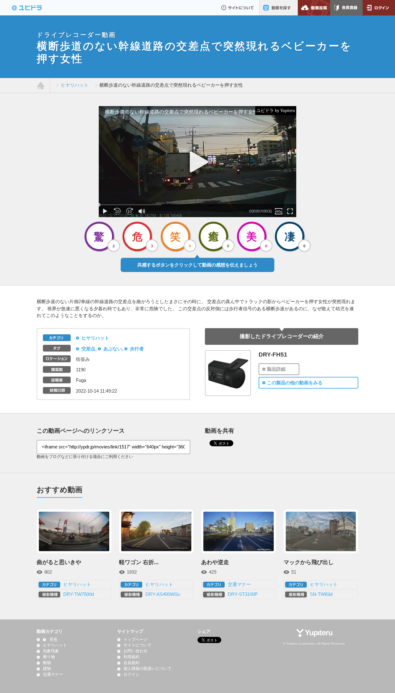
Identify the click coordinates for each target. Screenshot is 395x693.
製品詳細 (276, 369)
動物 (47, 663)
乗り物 (49, 657)
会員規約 (131, 663)
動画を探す (278, 7)
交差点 (88, 348)
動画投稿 (314, 7)
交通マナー (239, 584)
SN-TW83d (321, 594)
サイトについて (237, 7)
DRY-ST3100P (243, 594)
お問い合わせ (135, 651)
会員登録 (346, 7)
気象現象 (51, 651)
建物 (47, 668)
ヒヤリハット (75, 85)
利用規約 (131, 657)
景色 (53, 639)
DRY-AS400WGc (163, 594)
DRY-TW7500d (78, 594)
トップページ (135, 639)
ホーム (41, 85)
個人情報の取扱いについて (147, 668)
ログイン (379, 7)
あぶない (112, 348)
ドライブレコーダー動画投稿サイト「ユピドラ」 (33, 7)
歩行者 (137, 348)
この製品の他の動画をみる (294, 382)
